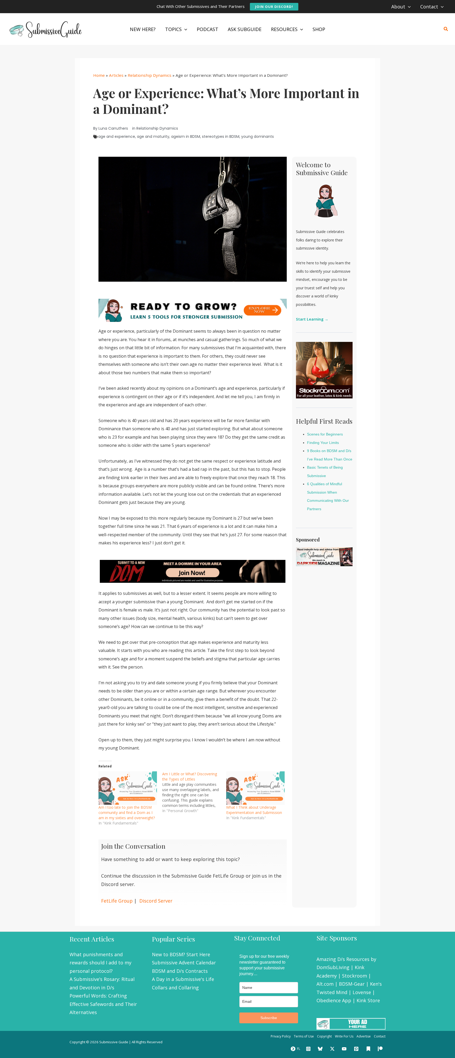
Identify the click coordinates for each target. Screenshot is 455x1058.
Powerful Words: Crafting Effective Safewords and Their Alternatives (103, 1004)
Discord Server (155, 901)
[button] (274, 7)
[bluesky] (320, 1048)
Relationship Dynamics (149, 75)
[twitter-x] (333, 1048)
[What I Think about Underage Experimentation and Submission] (255, 788)
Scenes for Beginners (325, 434)
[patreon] (381, 1048)
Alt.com (325, 984)
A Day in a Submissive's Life (183, 979)
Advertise (364, 1036)
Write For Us (344, 1036)
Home (99, 75)
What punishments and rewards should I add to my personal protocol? (100, 962)
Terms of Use (304, 1036)
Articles (116, 75)
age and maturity (153, 136)
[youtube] (345, 1048)
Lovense (362, 992)
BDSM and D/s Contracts (180, 971)
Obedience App (333, 1000)
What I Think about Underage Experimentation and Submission (254, 810)
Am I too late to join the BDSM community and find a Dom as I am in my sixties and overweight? (126, 812)
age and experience (116, 136)
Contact (379, 1036)
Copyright (324, 1036)
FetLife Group (117, 901)
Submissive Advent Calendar (184, 962)
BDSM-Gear (352, 984)
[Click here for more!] (192, 571)
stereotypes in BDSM (220, 136)
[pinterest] (357, 1048)
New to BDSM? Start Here (181, 954)
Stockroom (354, 976)
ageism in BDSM (185, 136)
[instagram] (309, 1048)
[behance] (369, 1048)
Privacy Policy (281, 1036)
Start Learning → (312, 319)
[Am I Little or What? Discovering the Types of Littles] (194, 792)
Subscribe (268, 1018)
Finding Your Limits (323, 443)
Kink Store (368, 1000)
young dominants (257, 136)
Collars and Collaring (175, 987)
